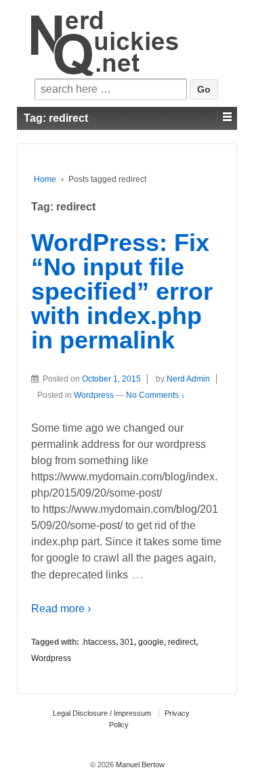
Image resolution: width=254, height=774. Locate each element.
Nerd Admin (188, 379)
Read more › (61, 608)
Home (45, 179)
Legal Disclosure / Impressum (102, 713)
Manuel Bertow (139, 764)
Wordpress (94, 395)
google (151, 642)
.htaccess (98, 642)
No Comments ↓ (155, 395)
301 (127, 642)
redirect (182, 642)
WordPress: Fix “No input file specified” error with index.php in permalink (122, 291)
